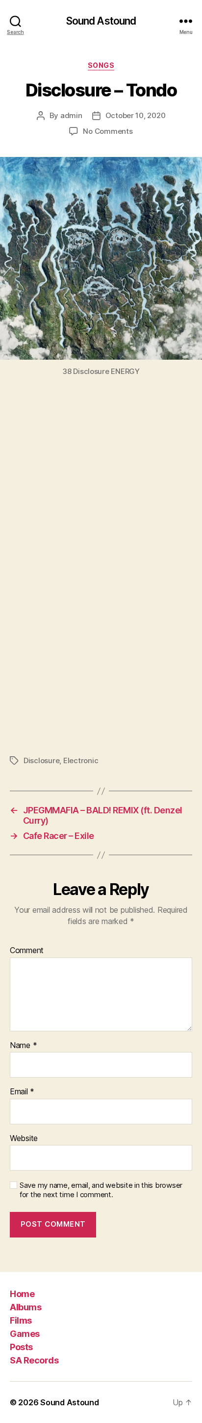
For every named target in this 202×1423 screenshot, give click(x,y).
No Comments (107, 131)
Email (22, 1091)
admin (71, 115)
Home (22, 1294)
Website (24, 1138)
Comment (27, 950)
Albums (25, 1307)
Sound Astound (101, 21)
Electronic (80, 760)
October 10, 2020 (135, 115)
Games (25, 1334)
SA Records (34, 1360)
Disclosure (41, 760)
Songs (101, 65)
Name (23, 1045)
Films (21, 1320)
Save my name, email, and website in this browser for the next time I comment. (101, 1190)
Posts (21, 1347)
